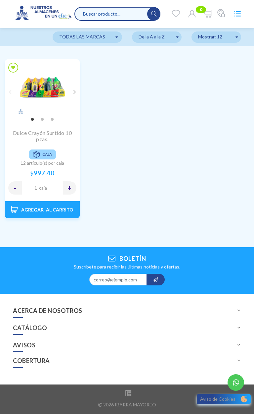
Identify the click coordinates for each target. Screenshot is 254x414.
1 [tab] (32, 119)
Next (75, 92)
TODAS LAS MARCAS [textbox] (82, 36)
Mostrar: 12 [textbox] (210, 36)
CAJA (43, 188)
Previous (10, 92)
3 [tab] (52, 119)
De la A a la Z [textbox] (152, 36)
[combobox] (87, 37)
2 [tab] (42, 119)
